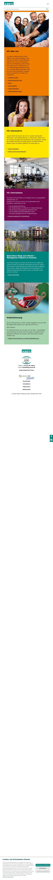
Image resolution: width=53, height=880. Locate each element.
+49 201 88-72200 (29, 365)
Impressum (26, 386)
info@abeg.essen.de (28, 367)
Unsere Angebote (13, 149)
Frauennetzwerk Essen (15, 91)
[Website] (9, 3)
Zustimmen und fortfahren (43, 865)
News (9, 83)
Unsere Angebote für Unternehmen (18, 216)
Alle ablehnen (42, 868)
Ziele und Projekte (13, 275)
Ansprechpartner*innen (15, 80)
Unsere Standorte (13, 88)
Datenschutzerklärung (8, 877)
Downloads (26, 381)
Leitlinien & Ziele (13, 77)
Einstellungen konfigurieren (43, 871)
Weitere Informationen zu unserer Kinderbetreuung (23, 338)
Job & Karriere (12, 86)
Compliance (26, 384)
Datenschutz (26, 389)
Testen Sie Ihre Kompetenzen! (17, 151)
